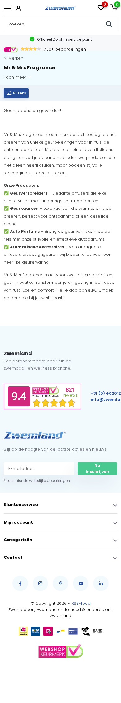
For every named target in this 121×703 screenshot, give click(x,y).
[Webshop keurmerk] (60, 651)
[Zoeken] (109, 24)
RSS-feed (81, 603)
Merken (15, 58)
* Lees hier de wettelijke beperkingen (37, 480)
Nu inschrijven (97, 468)
